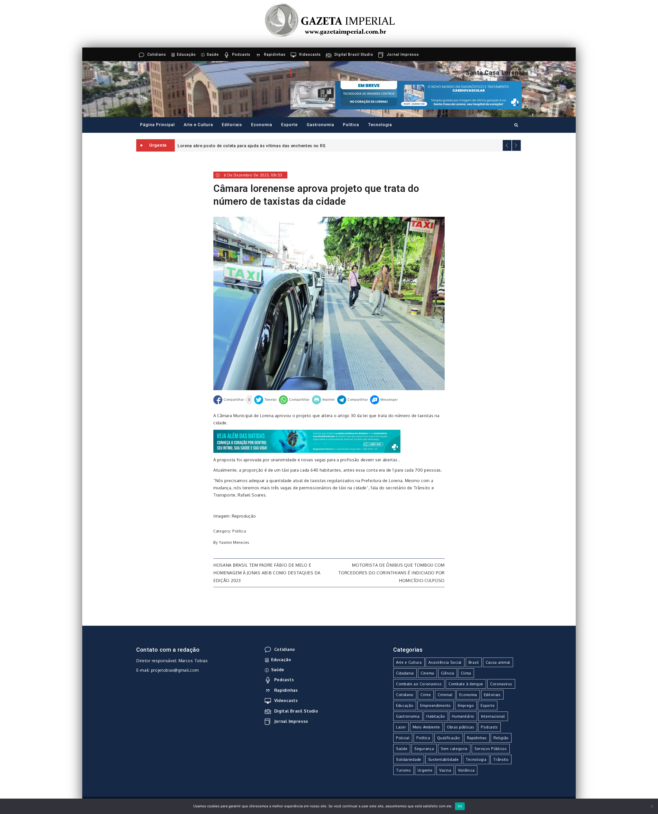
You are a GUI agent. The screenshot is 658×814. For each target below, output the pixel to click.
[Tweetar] (265, 399)
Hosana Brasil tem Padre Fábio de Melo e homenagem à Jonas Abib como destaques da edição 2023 (267, 573)
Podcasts (241, 54)
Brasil (474, 662)
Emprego (466, 705)
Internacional (493, 716)
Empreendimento (435, 705)
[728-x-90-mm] (306, 440)
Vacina (445, 770)
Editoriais (232, 124)
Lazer (401, 727)
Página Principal (157, 124)
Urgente (425, 770)
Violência (466, 770)
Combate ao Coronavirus (419, 684)
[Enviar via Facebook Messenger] (384, 399)
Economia (261, 124)
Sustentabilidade (443, 759)
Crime (426, 695)
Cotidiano (156, 54)
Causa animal (498, 662)
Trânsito (501, 759)
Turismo (403, 770)
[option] (348, 145)
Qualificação (448, 738)
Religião (501, 738)
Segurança (424, 748)
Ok (460, 806)
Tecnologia (380, 124)
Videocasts (310, 54)
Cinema (427, 673)
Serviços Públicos (490, 748)
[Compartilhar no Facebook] (228, 399)
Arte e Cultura (198, 124)
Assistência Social (445, 662)
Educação (186, 54)
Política (351, 124)
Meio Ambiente (426, 727)
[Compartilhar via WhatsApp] (294, 399)
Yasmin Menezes (234, 542)
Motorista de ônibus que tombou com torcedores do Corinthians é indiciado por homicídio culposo (391, 573)
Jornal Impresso (403, 54)
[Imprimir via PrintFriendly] (323, 399)
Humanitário (463, 716)
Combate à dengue (466, 684)
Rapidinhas (275, 54)
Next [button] (516, 145)
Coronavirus (501, 684)
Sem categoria (454, 748)
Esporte (289, 124)
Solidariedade (408, 759)
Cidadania (405, 673)
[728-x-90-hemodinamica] (406, 94)
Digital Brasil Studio (353, 54)
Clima (466, 673)
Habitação (435, 716)
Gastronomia (320, 124)
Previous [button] (507, 145)
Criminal (445, 695)
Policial (403, 738)
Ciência (447, 673)
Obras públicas (460, 727)
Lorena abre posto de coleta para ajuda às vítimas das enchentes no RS (251, 145)
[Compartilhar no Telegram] (352, 399)
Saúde (213, 54)
